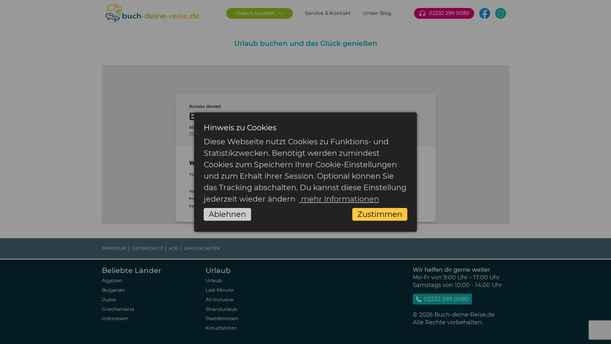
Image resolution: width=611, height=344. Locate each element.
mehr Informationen (339, 199)
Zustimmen (379, 214)
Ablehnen (227, 214)
